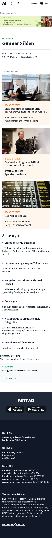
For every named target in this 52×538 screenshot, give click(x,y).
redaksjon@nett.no (23, 476)
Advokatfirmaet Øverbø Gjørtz (22, 120)
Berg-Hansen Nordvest (18, 225)
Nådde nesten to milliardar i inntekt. (20, 348)
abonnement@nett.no (26, 482)
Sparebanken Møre (15, 174)
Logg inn (33, 3)
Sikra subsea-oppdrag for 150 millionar (26, 263)
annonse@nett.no (21, 479)
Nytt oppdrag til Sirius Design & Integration (22, 320)
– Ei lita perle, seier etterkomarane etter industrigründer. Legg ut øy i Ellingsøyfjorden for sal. (25, 251)
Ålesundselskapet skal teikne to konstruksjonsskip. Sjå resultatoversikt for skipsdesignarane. (23, 330)
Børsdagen (11, 301)
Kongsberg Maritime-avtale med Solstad (23, 282)
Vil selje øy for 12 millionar (20, 242)
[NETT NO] (6, 3)
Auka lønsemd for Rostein (19, 342)
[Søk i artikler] (18, 3)
